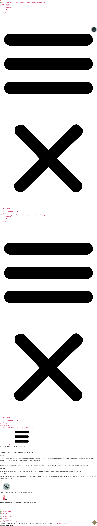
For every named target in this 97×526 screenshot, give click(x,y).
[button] (48, 110)
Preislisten (5, 9)
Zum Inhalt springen (5, 1)
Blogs (4, 12)
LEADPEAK (11, 525)
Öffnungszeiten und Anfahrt (10, 11)
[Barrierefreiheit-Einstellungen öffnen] (94, 29)
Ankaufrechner (7, 7)
